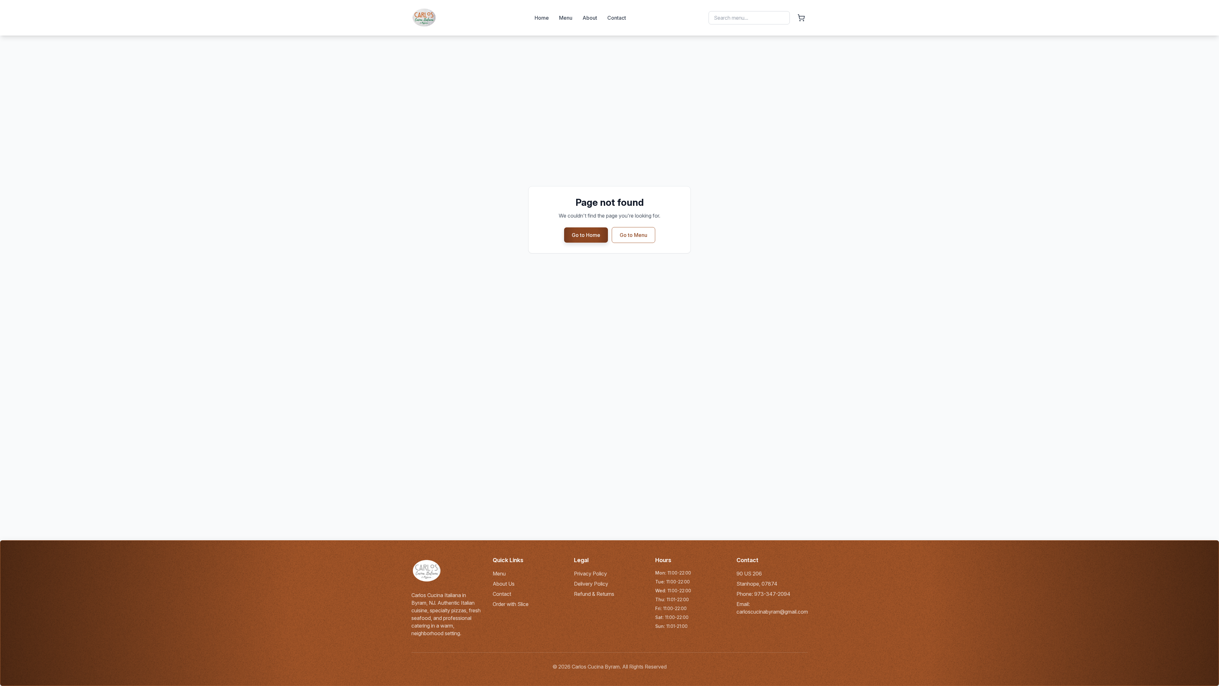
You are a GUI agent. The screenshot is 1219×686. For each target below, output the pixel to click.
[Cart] (801, 17)
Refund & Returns (594, 594)
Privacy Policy (590, 573)
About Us (504, 584)
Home (542, 18)
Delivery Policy (591, 584)
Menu (565, 18)
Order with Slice (511, 604)
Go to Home (586, 235)
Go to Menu (633, 235)
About (590, 18)
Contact (616, 18)
